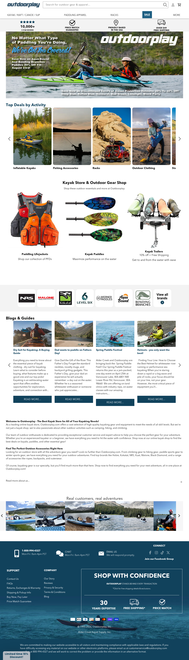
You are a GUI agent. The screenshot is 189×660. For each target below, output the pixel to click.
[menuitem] (25, 17)
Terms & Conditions (54, 592)
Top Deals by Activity (26, 105)
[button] (179, 4)
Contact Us (13, 579)
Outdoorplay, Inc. (102, 626)
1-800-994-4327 (31, 550)
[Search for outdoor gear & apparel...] (165, 4)
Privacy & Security (53, 587)
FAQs (10, 583)
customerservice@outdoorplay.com (148, 648)
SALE (147, 14)
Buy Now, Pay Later (17, 597)
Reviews (48, 583)
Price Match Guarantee (19, 601)
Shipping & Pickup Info (19, 592)
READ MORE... (32, 399)
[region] (94, 516)
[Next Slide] (179, 516)
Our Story (49, 578)
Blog (46, 596)
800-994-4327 (40, 651)
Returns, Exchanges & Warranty (23, 588)
